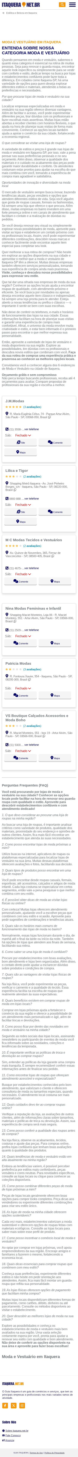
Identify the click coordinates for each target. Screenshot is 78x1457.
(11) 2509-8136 (18, 630)
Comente (58, 442)
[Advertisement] (39, 25)
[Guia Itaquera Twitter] (15, 1405)
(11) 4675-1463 (18, 568)
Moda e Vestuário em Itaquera (31, 1356)
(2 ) (32, 476)
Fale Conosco (13, 1435)
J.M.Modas (15, 401)
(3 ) (32, 407)
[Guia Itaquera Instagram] (23, 1405)
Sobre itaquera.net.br (16, 1430)
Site (22, 442)
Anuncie (9, 1440)
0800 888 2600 (18, 498)
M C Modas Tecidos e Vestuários (34, 540)
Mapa (22, 452)
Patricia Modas (18, 663)
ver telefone (31, 429)
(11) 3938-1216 (18, 429)
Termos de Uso (36, 1453)
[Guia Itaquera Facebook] (6, 1405)
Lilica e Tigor (17, 470)
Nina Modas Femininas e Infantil (33, 608)
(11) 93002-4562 (19, 745)
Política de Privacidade (54, 1453)
